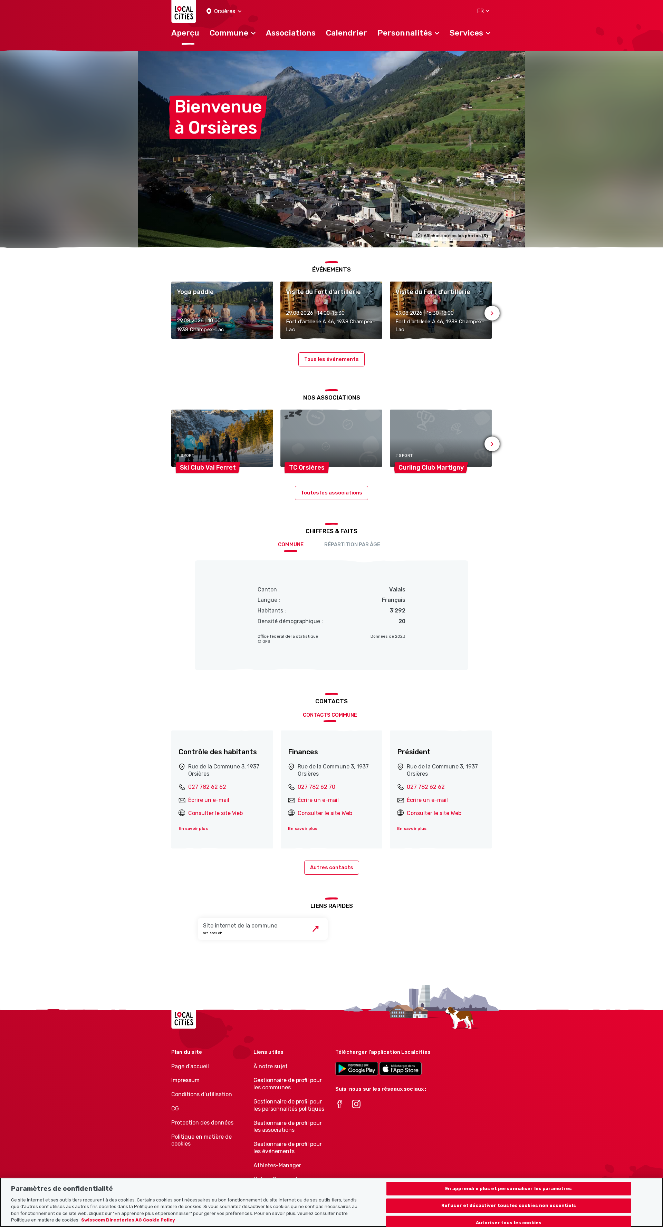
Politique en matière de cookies (201, 1140)
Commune (291, 544)
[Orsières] (331, 149)
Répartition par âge (352, 544)
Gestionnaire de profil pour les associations (287, 1126)
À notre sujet (270, 1066)
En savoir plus (193, 828)
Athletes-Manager (277, 1165)
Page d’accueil (190, 1066)
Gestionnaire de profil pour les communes (287, 1084)
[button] (223, 11)
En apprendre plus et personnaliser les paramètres (508, 1188)
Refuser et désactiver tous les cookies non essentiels (508, 1205)
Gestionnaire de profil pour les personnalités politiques (288, 1105)
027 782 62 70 (316, 787)
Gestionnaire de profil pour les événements (287, 1148)
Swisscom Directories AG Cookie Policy (128, 1220)
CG (175, 1108)
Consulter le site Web (215, 813)
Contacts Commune (330, 715)
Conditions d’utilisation (201, 1094)
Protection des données (202, 1122)
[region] (331, 1202)
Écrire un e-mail (208, 800)
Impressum (185, 1080)
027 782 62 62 (207, 787)
